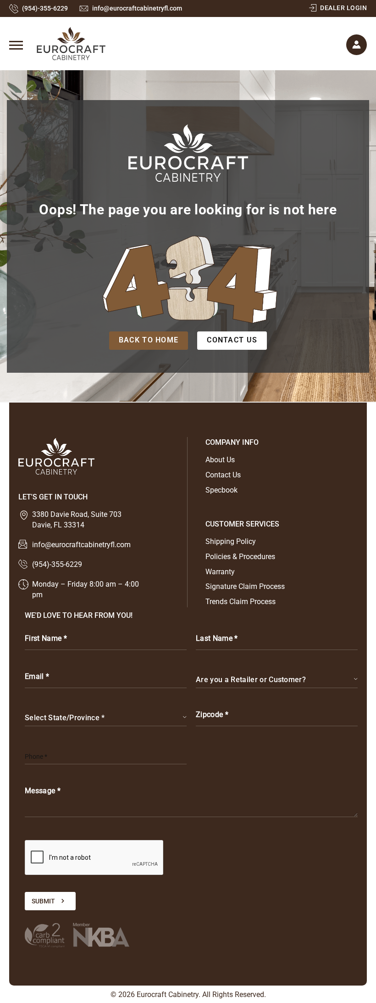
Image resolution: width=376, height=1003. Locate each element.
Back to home (148, 340)
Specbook (221, 490)
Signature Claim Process (245, 586)
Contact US (232, 340)
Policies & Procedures (240, 556)
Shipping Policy (230, 541)
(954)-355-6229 (45, 8)
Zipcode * (212, 714)
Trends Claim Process (240, 601)
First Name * (46, 638)
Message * (43, 790)
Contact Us (223, 475)
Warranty (220, 571)
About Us (220, 459)
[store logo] (57, 43)
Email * (37, 676)
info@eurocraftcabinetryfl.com (137, 8)
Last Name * (217, 638)
